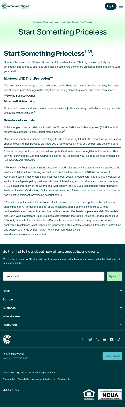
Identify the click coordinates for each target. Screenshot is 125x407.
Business (9, 308)
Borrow (8, 299)
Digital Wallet (81, 139)
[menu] (121, 6)
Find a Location (112, 355)
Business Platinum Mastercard (59, 62)
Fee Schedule (63, 379)
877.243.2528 (21, 358)
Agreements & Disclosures (43, 379)
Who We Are (11, 316)
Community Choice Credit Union (15, 6)
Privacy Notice (9, 379)
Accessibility (23, 379)
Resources (10, 325)
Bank (6, 291)
